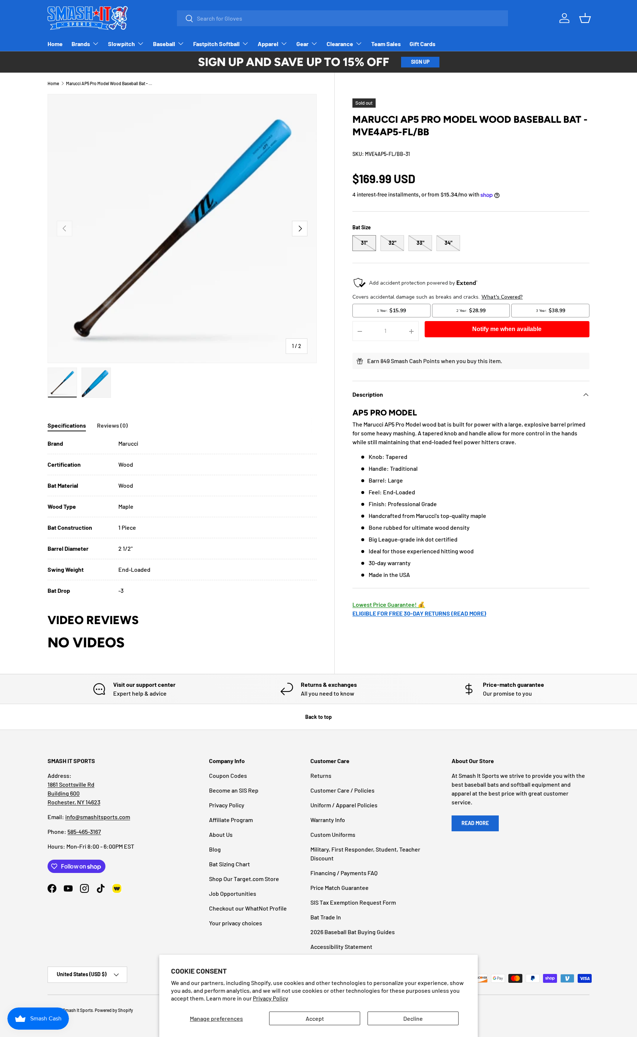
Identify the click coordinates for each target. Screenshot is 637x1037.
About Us (221, 834)
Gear (302, 43)
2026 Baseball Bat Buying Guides (352, 931)
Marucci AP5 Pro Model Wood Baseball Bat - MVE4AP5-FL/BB (110, 83)
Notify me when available (507, 329)
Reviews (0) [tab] (112, 425)
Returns (320, 775)
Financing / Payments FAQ (343, 872)
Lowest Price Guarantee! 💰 (388, 604)
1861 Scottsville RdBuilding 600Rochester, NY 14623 (74, 793)
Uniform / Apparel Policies (343, 804)
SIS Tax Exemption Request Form (353, 902)
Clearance (340, 43)
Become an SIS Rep (233, 790)
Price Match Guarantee (339, 887)
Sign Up (420, 62)
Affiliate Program (231, 819)
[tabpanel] (182, 517)
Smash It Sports (78, 1010)
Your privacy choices (235, 922)
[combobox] (342, 18)
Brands (81, 43)
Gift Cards (422, 43)
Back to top (318, 717)
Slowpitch (121, 43)
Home (55, 43)
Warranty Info (327, 819)
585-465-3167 (84, 831)
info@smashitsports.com (97, 816)
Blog (215, 849)
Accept (315, 1018)
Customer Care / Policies (342, 790)
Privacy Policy (270, 998)
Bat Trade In (325, 917)
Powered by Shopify (114, 1010)
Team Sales (386, 43)
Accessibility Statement (341, 946)
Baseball (164, 43)
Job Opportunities (232, 893)
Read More (475, 823)
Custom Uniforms (332, 834)
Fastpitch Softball (216, 43)
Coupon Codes (228, 775)
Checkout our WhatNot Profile (248, 908)
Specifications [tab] (67, 425)
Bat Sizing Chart (229, 863)
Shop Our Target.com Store (244, 878)
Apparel (268, 43)
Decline (413, 1018)
